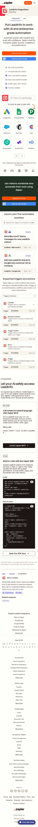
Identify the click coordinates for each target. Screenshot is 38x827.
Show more (19, 677)
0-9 (4, 644)
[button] (19, 59)
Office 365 (19, 700)
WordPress (19, 697)
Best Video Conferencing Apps (19, 764)
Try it (25, 247)
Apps (3, 573)
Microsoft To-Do (19, 719)
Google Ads (19, 620)
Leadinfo (12, 573)
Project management (19, 738)
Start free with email (19, 53)
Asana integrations (19, 674)
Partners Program (19, 803)
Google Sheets (19, 623)
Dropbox (19, 687)
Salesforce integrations (19, 664)
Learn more (9, 593)
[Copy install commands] (31, 482)
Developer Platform (19, 797)
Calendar (19, 741)
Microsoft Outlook (19, 722)
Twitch (19, 712)
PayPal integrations (19, 671)
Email (19, 745)
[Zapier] (7, 2)
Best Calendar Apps (19, 777)
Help (19, 593)
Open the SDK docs (17, 553)
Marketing (12, 12)
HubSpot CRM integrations (19, 668)
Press (28, 797)
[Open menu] (34, 3)
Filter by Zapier (19, 617)
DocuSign (19, 693)
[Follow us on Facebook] (11, 791)
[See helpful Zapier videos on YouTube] (22, 791)
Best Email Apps (19, 767)
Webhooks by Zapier (19, 630)
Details (28, 232)
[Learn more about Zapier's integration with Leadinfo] (4, 578)
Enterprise (9, 800)
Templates (17, 800)
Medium (19, 725)
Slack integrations (19, 661)
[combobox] (22, 98)
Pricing (5, 797)
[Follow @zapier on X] (19, 791)
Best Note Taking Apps (19, 773)
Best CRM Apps (19, 770)
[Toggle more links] (19, 633)
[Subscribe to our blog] (26, 791)
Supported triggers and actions (19, 279)
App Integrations (27, 800)
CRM (19, 748)
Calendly (19, 716)
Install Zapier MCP (18, 445)
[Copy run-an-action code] (31, 506)
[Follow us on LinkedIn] (15, 791)
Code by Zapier (19, 627)
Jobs (33, 797)
